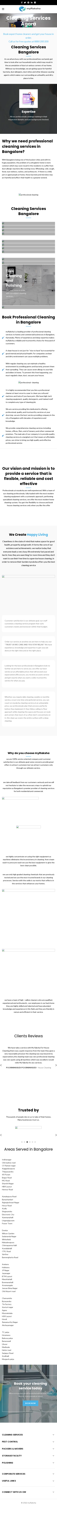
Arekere (5, 1264)
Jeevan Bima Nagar (9, 1288)
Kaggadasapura (8, 1168)
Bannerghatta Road (10, 1257)
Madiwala (6, 1347)
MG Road (6, 1180)
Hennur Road (7, 1189)
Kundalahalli (7, 1248)
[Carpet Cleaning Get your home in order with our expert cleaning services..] (28, 241)
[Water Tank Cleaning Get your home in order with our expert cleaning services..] (28, 248)
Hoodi (4, 1319)
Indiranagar (6, 1159)
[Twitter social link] (25, 2)
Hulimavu (6, 1267)
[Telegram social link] (35, 2)
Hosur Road (7, 1205)
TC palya (5, 1332)
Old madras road (9, 1163)
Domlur (5, 1230)
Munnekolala (7, 1313)
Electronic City (8, 1214)
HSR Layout (7, 1316)
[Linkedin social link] (31, 2)
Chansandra (7, 1298)
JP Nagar (5, 1270)
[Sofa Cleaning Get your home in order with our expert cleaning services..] (28, 230)
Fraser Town (7, 1223)
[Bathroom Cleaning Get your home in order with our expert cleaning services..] (28, 227)
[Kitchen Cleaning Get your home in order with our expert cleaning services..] (28, 244)
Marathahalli (7, 1279)
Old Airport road (9, 1291)
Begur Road (7, 1177)
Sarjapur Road (7, 1353)
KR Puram (6, 1174)
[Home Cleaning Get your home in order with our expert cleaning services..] (28, 223)
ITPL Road (6, 1251)
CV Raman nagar (9, 1165)
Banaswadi (6, 1341)
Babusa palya (7, 1338)
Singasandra (7, 1211)
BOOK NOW (30, 1403)
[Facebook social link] (21, 2)
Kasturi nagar (7, 1307)
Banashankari (7, 1199)
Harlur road (6, 1350)
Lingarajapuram (8, 1220)
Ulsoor (4, 1344)
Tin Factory (6, 1304)
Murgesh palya (8, 1359)
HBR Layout (7, 1186)
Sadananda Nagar (9, 1236)
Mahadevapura (8, 1242)
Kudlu (4, 1208)
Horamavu (6, 1335)
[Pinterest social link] (28, 2)
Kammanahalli (7, 1217)
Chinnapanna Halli (9, 1245)
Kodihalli (5, 1356)
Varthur (5, 1254)
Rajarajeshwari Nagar (10, 1202)
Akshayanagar (8, 1325)
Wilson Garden (8, 1233)
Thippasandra (7, 1171)
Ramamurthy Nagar (10, 1322)
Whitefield (6, 1239)
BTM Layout (7, 1276)
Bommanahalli (7, 1282)
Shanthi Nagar (8, 1183)
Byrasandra (6, 1301)
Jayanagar (6, 1273)
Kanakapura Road (9, 1196)
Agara (4, 1310)
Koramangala (7, 1285)
